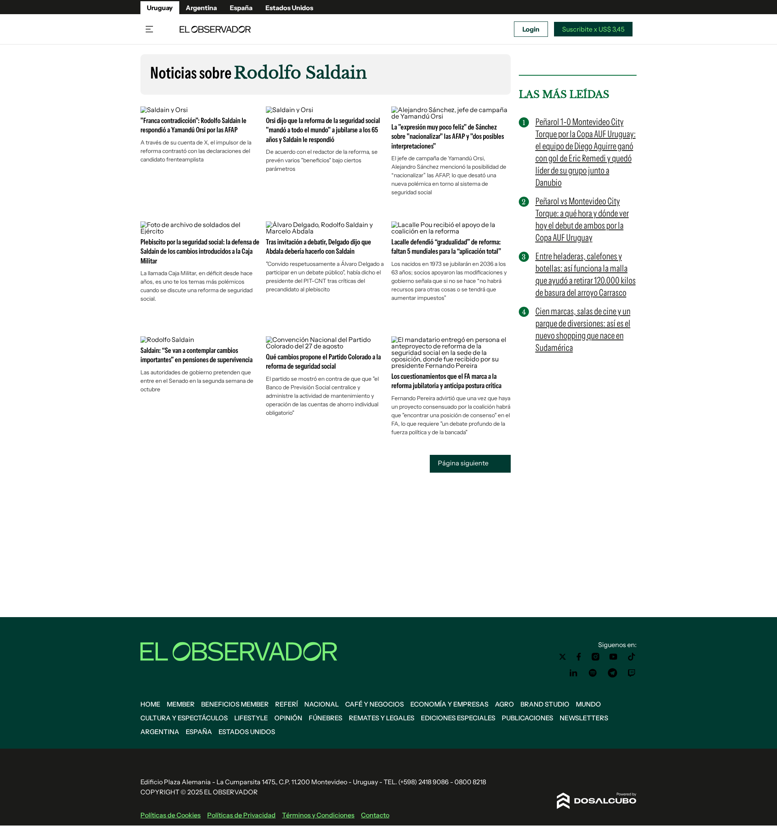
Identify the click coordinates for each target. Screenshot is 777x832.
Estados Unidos (289, 8)
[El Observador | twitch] (632, 673)
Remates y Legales (381, 718)
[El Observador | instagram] (596, 657)
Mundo (588, 704)
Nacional (321, 704)
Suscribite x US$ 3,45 (593, 29)
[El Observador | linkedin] (573, 673)
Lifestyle (251, 718)
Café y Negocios (374, 704)
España (241, 8)
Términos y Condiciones (318, 815)
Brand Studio (544, 704)
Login (530, 29)
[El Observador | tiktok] (632, 657)
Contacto (375, 815)
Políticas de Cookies (170, 815)
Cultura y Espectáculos (184, 718)
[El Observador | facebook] (578, 657)
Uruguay (160, 8)
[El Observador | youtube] (613, 657)
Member (181, 704)
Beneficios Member (235, 704)
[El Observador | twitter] (562, 657)
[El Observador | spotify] (593, 673)
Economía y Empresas (449, 704)
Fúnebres (325, 718)
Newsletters (584, 718)
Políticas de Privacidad (241, 815)
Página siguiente (464, 463)
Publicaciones (527, 718)
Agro (504, 704)
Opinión (288, 718)
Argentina (201, 8)
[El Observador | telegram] (612, 673)
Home (150, 704)
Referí (286, 704)
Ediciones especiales (458, 718)
